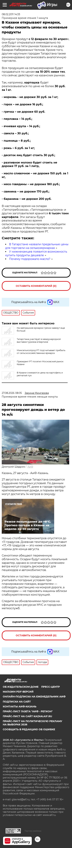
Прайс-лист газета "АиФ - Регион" (28, 711)
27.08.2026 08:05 (12, 393)
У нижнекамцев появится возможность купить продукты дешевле (36, 253)
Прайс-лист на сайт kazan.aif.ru (27, 716)
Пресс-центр (50, 686)
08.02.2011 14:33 (11, 14)
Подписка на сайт (17, 701)
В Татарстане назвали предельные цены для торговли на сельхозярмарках (37, 246)
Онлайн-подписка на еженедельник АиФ (34, 696)
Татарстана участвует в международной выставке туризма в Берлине (39, 340)
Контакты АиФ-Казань (19, 706)
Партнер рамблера (33, 831)
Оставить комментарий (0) (36, 285)
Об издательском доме (20, 686)
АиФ (30, 466)
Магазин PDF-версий (18, 691)
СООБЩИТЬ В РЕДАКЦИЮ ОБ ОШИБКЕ (29, 729)
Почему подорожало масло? (29, 259)
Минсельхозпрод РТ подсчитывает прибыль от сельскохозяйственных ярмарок (41, 351)
